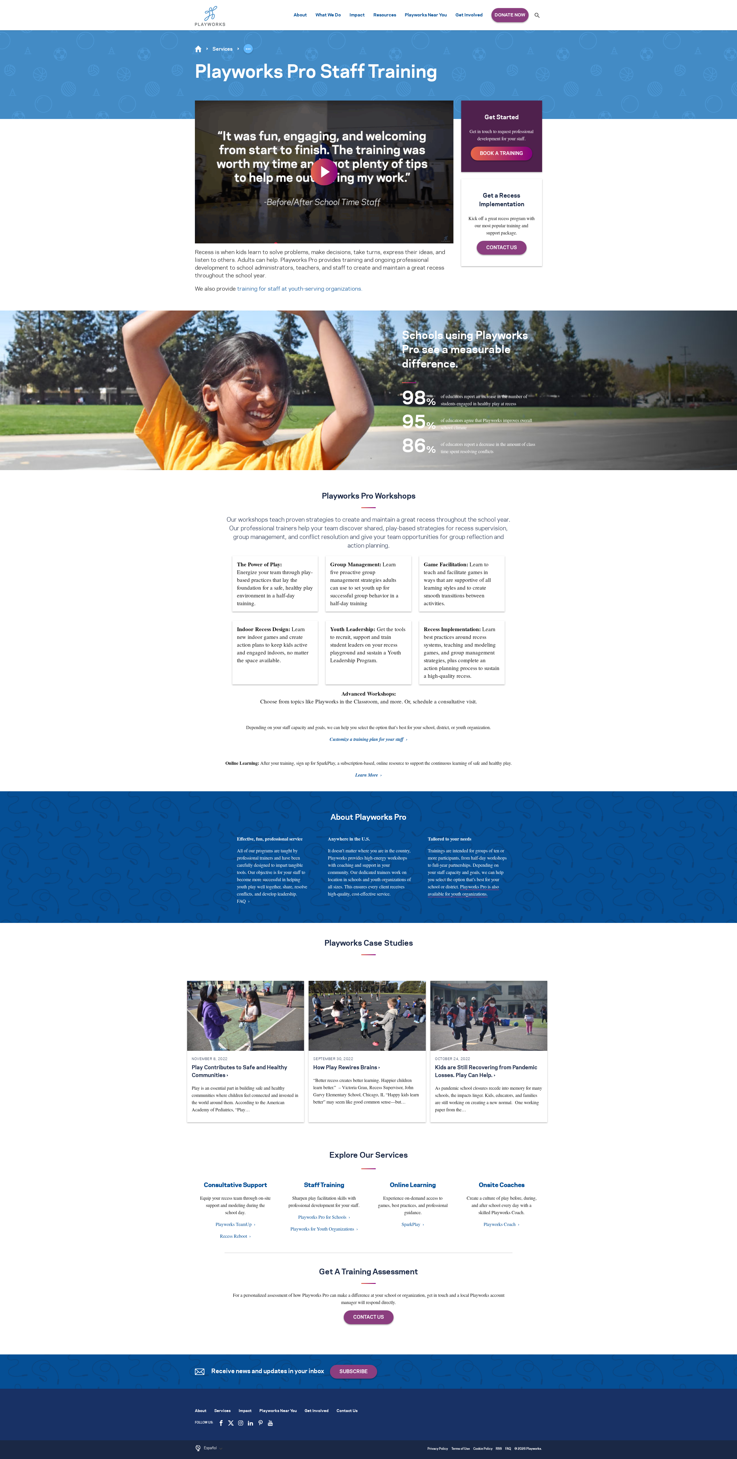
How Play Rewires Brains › (346, 1067)
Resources (384, 15)
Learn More (366, 775)
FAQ (241, 901)
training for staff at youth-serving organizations (299, 289)
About (300, 15)
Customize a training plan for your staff (367, 739)
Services (222, 49)
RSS (499, 1449)
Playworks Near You (426, 15)
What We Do (328, 15)
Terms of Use (460, 1449)
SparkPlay (411, 1224)
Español (211, 1448)
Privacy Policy (438, 1449)
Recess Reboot (233, 1236)
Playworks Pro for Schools (322, 1217)
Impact (357, 15)
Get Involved (469, 15)
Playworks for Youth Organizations (322, 1229)
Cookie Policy (483, 1449)
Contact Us (347, 1411)
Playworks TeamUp (234, 1224)
